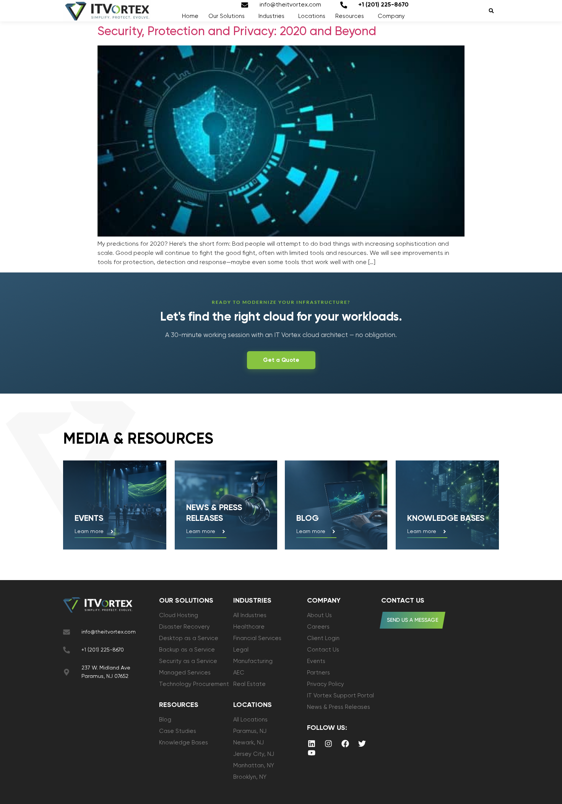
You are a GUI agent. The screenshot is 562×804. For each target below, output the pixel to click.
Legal (241, 650)
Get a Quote (281, 360)
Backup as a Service (187, 650)
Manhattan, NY (253, 765)
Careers (318, 627)
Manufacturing (253, 661)
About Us (319, 615)
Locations (311, 16)
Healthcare (249, 627)
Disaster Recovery (184, 627)
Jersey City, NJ (253, 754)
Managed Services (185, 673)
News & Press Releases (338, 707)
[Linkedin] (311, 743)
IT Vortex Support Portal (340, 696)
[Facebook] (345, 743)
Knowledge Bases (183, 743)
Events (89, 518)
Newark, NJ (248, 743)
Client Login (323, 638)
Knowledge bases (445, 518)
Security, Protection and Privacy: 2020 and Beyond (236, 32)
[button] (491, 11)
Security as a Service (188, 661)
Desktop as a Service (188, 638)
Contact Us (323, 650)
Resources (349, 16)
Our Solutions (226, 16)
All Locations (250, 720)
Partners (318, 673)
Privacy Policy (325, 684)
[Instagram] (328, 743)
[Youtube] (311, 752)
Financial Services (257, 638)
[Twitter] (362, 743)
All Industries (249, 615)
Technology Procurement (194, 684)
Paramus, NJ (249, 731)
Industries (271, 16)
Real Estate (249, 684)
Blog (307, 518)
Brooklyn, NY (249, 777)
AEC (238, 673)
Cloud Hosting (178, 615)
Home (190, 16)
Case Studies (177, 731)
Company (391, 16)
